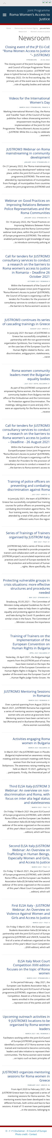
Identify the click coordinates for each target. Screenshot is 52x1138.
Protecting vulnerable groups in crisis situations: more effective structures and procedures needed (26, 586)
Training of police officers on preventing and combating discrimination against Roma (29, 485)
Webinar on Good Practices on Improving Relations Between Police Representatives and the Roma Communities (27, 206)
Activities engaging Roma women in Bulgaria (31, 741)
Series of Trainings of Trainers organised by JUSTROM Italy (28, 535)
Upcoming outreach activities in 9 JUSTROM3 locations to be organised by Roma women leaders (26, 1022)
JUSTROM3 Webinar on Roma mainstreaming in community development (28, 153)
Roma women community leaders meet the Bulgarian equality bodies (30, 374)
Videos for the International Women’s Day (29, 100)
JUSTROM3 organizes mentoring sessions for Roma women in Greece (26, 1076)
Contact (33, 1134)
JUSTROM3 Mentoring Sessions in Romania (27, 693)
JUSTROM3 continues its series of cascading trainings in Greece (26, 322)
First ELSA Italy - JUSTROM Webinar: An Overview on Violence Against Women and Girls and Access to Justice (28, 911)
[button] (26, 3)
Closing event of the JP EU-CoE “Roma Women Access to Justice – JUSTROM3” (26, 51)
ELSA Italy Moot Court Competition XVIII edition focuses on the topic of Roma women (28, 967)
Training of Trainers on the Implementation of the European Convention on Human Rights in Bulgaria (30, 642)
